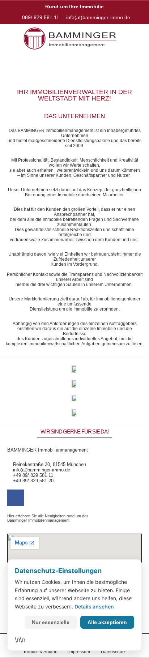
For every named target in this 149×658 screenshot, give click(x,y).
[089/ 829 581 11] (39, 17)
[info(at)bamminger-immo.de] (96, 17)
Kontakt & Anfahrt (41, 652)
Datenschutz (113, 652)
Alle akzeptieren (107, 622)
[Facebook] (15, 498)
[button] (74, 63)
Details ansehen (94, 606)
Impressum (79, 652)
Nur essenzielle (50, 622)
